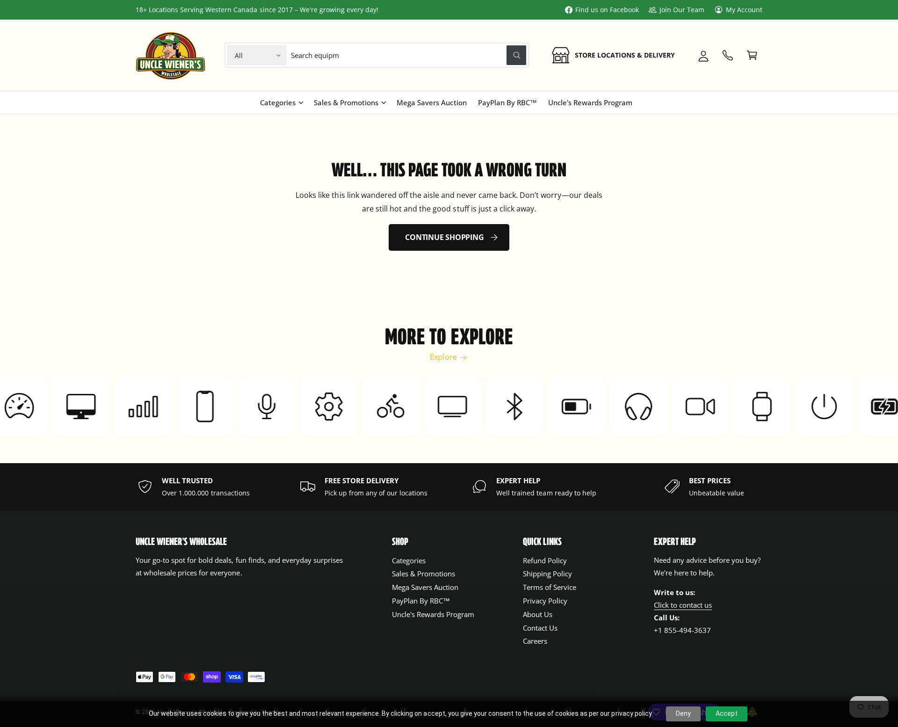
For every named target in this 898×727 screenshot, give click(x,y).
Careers (535, 641)
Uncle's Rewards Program (433, 614)
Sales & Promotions (346, 102)
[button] (752, 55)
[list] (449, 486)
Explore (443, 357)
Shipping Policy (547, 573)
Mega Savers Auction (425, 587)
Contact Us (540, 627)
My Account (744, 9)
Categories (278, 102)
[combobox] (409, 55)
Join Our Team (681, 9)
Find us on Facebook (607, 9)
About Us (537, 614)
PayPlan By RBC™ (421, 600)
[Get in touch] (728, 55)
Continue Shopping (444, 237)
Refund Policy (545, 560)
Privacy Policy (545, 600)
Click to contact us (683, 605)
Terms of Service (549, 587)
